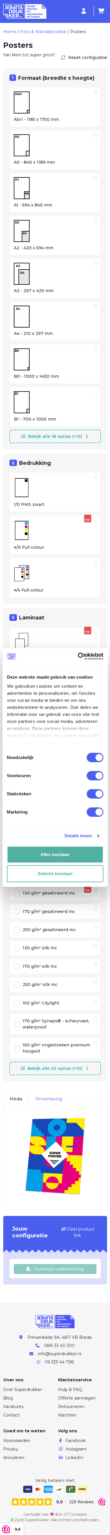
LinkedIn (74, 1457)
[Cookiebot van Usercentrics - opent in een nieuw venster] (78, 656)
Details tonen (78, 835)
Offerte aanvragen (77, 1398)
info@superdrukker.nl (59, 1353)
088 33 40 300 (59, 1345)
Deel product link (80, 1232)
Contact (11, 1415)
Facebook (75, 1440)
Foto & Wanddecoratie (43, 31)
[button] (55, 436)
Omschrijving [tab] (48, 1099)
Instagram (76, 1449)
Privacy (10, 1449)
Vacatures (13, 1406)
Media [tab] (16, 1099)
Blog (8, 1398)
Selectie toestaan (55, 873)
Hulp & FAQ (70, 1389)
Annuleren (13, 1457)
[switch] (95, 775)
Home (9, 31)
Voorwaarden (16, 1440)
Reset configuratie (87, 57)
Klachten (67, 1415)
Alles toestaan (55, 854)
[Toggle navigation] (76, 12)
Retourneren (71, 1406)
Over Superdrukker (22, 1389)
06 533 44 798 (59, 1362)
